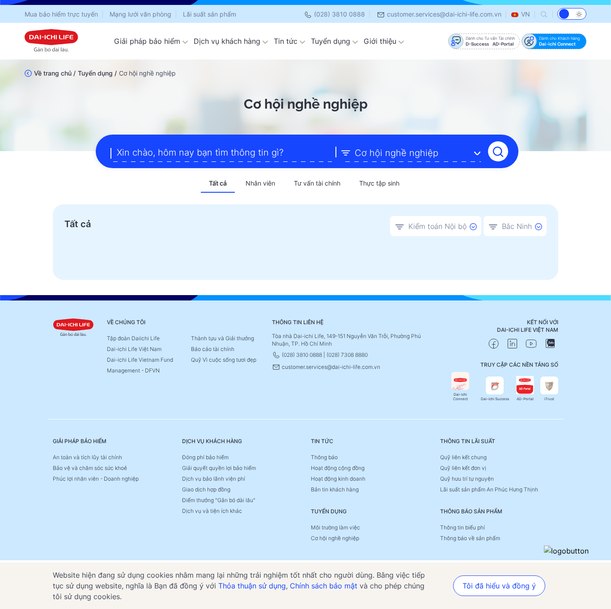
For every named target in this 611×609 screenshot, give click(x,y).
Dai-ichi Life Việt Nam (134, 349)
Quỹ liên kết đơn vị (463, 468)
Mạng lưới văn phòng (140, 14)
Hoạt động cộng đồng (338, 468)
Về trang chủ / (55, 73)
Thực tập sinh (379, 183)
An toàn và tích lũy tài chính (87, 457)
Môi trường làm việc (335, 527)
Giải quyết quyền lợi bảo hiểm (219, 468)
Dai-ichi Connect (460, 396)
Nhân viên (260, 183)
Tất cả (218, 183)
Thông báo (324, 457)
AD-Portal (525, 399)
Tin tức (287, 41)
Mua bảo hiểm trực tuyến (61, 14)
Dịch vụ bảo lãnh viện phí (213, 478)
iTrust (549, 399)
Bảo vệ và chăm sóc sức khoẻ (90, 468)
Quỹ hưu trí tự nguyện (467, 478)
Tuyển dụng (331, 41)
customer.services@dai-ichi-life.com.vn (443, 14)
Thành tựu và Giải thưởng (222, 338)
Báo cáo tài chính (212, 349)
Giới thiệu (381, 41)
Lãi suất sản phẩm (209, 14)
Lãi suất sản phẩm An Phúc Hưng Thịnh (489, 489)
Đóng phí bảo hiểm (205, 457)
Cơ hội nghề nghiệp (335, 538)
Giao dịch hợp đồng (206, 489)
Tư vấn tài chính (317, 183)
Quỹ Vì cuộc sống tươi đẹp (223, 359)
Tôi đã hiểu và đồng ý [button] (499, 585)
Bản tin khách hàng (335, 489)
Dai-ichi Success (495, 399)
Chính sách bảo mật (323, 585)
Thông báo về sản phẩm (470, 538)
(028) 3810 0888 (338, 14)
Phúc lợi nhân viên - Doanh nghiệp (96, 478)
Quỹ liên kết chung (463, 457)
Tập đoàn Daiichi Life (133, 338)
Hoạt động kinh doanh (338, 478)
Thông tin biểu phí (462, 527)
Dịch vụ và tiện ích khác (212, 511)
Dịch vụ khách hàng (228, 41)
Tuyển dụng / (97, 73)
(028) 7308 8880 (347, 354)
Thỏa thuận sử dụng (252, 585)
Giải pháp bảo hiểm (148, 41)
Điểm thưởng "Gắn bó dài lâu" (218, 500)
